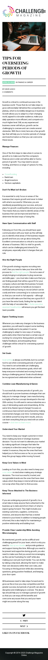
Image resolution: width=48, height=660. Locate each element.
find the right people (20, 272)
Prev (25, 620)
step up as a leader (17, 545)
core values (7, 472)
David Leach (10, 89)
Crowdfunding (11, 174)
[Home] (24, 11)
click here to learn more (20, 422)
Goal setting (7, 360)
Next (22, 626)
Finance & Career (25, 82)
